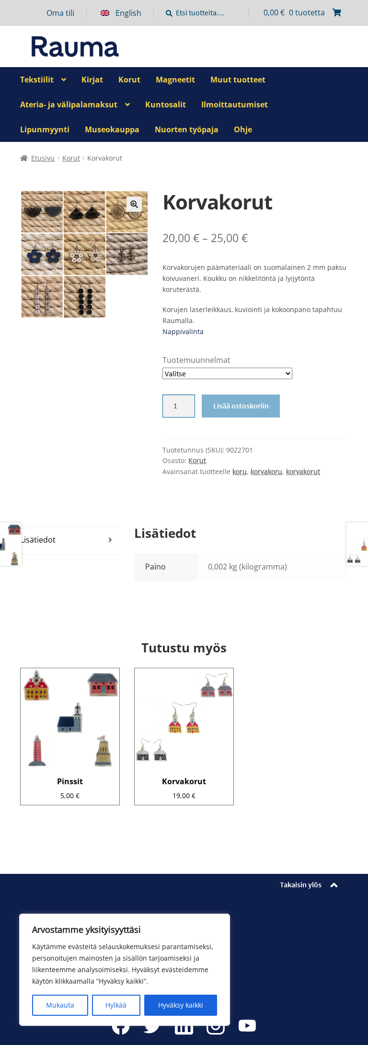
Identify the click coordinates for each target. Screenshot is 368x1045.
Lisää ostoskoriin (241, 405)
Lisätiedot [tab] (38, 539)
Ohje (243, 129)
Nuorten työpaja (186, 129)
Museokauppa (112, 129)
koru (239, 471)
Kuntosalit (165, 104)
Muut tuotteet (237, 79)
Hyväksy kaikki (180, 1005)
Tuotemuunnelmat (196, 360)
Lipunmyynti (44, 129)
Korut (129, 79)
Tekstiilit (37, 79)
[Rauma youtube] (247, 1025)
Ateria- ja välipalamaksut (68, 104)
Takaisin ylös (301, 884)
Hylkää (115, 1005)
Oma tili (60, 13)
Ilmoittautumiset (234, 104)
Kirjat (92, 79)
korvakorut (303, 471)
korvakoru (266, 471)
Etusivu (43, 158)
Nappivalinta (183, 331)
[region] (124, 970)
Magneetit (175, 79)
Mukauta (60, 1005)
